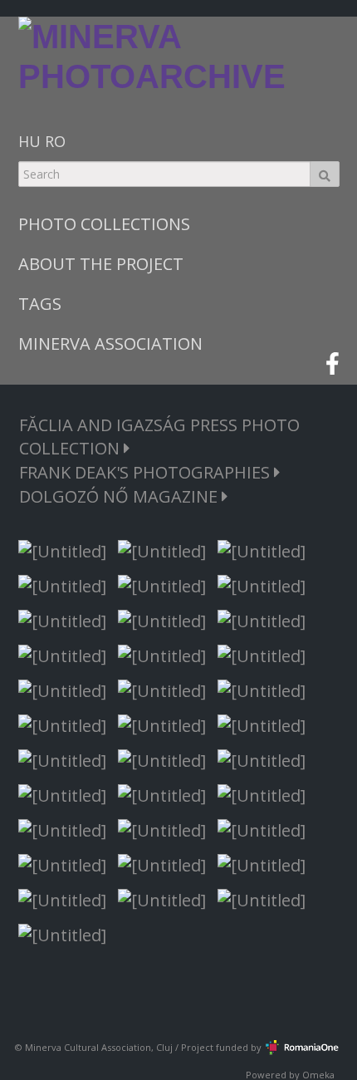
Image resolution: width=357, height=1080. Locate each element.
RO (55, 141)
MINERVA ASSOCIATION (110, 343)
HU (29, 141)
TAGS (39, 303)
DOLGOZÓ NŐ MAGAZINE (120, 496)
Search (325, 174)
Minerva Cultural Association (88, 1047)
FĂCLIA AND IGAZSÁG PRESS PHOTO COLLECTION (159, 436)
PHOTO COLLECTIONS (104, 224)
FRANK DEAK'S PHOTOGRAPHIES (146, 472)
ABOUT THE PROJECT (100, 264)
